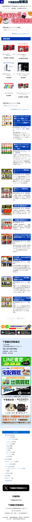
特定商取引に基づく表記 (10, 513)
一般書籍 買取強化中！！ (22, 220)
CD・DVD (9, 452)
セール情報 (8, 466)
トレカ (8, 437)
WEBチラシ (8, 478)
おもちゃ (18, 129)
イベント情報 (8, 464)
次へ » (23, 318)
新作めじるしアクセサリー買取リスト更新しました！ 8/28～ (21, 146)
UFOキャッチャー (10, 461)
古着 (8, 448)
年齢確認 (7, 480)
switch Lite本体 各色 (8, 93)
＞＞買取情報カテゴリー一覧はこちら (19, 33)
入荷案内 (7, 473)
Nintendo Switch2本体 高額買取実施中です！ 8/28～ (22, 237)
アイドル (9, 454)
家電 (8, 446)
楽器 (6, 475)
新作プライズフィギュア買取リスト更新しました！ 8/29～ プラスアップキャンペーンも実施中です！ (22, 121)
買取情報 (17, 152)
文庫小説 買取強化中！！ (22, 206)
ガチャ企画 (11, 439)
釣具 (8, 456)
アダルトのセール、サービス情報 (16, 468)
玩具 (23, 129)
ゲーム (24, 241)
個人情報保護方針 (23, 513)
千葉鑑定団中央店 (16, 500)
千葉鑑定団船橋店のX (18, 488)
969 (18, 318)
